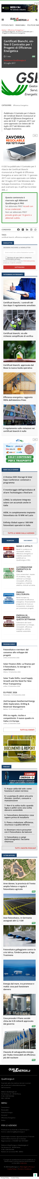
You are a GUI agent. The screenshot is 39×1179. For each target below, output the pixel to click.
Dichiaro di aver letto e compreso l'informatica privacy (19, 258)
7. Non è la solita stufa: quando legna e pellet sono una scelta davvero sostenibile (18, 807)
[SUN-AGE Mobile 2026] (19, 148)
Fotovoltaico (8, 25)
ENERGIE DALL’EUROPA (22, 593)
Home (4, 30)
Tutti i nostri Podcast (25, 848)
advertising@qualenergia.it (16, 1132)
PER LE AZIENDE (9, 1125)
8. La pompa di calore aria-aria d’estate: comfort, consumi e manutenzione (18, 798)
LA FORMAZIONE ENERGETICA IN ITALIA (24, 569)
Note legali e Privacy (27, 1167)
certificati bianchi (8, 237)
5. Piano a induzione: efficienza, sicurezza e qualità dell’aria (19, 823)
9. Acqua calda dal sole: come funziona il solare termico (18, 789)
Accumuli (4, 1115)
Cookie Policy (11, 1169)
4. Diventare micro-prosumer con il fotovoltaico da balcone (18, 830)
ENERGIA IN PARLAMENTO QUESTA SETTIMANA (25, 617)
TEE (32, 237)
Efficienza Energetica (15, 30)
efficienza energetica (22, 237)
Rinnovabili (20, 25)
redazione (23, 1163)
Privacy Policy (5, 1177)
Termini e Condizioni (25, 1169)
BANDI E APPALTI (24, 546)
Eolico (3, 1120)
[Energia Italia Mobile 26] (19, 452)
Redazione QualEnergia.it (15, 60)
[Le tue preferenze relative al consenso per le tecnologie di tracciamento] (35, 1175)
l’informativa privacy (29, 261)
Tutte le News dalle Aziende (21, 533)
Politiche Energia (6, 1112)
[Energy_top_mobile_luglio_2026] (19, 8)
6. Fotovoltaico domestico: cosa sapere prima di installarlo (19, 816)
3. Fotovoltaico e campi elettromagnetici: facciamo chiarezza (16, 839)
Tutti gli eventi (27, 730)
